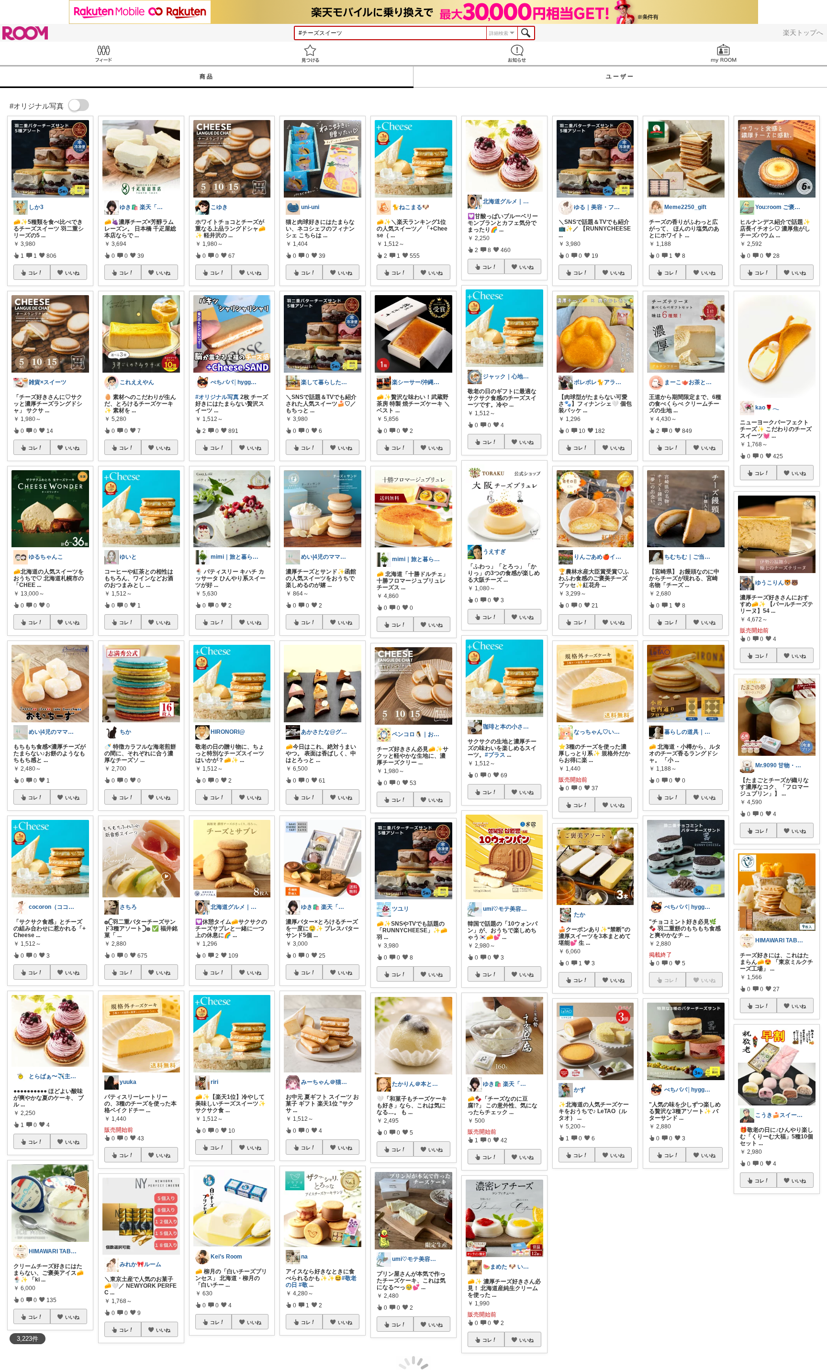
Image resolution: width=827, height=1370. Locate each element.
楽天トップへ (803, 32)
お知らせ (517, 53)
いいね (72, 272)
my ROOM (723, 53)
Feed (103, 53)
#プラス (495, 754)
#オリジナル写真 (217, 397)
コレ (33, 272)
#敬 (303, 1285)
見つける (310, 53)
